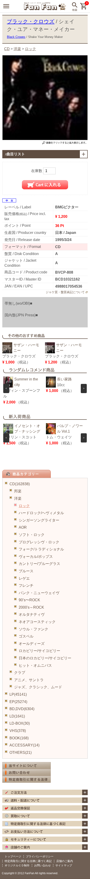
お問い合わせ (42, 865)
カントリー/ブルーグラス (39, 564)
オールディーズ (32, 644)
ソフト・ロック (32, 535)
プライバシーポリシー (40, 856)
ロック (24, 506)
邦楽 (17, 491)
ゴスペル (26, 636)
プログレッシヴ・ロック (39, 542)
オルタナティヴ (32, 614)
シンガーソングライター (39, 520)
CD (7, 49)
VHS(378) (17, 731)
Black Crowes (16, 37)
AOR (23, 527)
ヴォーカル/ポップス (36, 557)
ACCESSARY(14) (24, 745)
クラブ (19, 673)
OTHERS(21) (20, 752)
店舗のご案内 (64, 861)
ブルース (26, 571)
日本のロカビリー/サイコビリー (45, 658)
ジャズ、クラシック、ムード (38, 687)
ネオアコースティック (37, 622)
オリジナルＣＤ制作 (17, 865)
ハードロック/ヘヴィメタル (41, 513)
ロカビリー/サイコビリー (39, 651)
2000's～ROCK (31, 607)
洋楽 (17, 498)
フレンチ (26, 585)
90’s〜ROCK (29, 600)
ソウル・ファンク (33, 629)
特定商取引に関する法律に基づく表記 (28, 861)
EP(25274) (18, 702)
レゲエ (24, 578)
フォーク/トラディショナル (41, 549)
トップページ (13, 856)
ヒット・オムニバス (35, 665)
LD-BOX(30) (19, 723)
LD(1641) (17, 716)
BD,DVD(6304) (21, 709)
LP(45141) (18, 694)
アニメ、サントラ (29, 680)
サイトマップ (63, 865)
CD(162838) (19, 484)
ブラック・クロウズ (30, 21)
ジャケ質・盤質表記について (65, 292)
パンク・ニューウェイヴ (39, 593)
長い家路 (64, 379)
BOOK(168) (19, 738)
